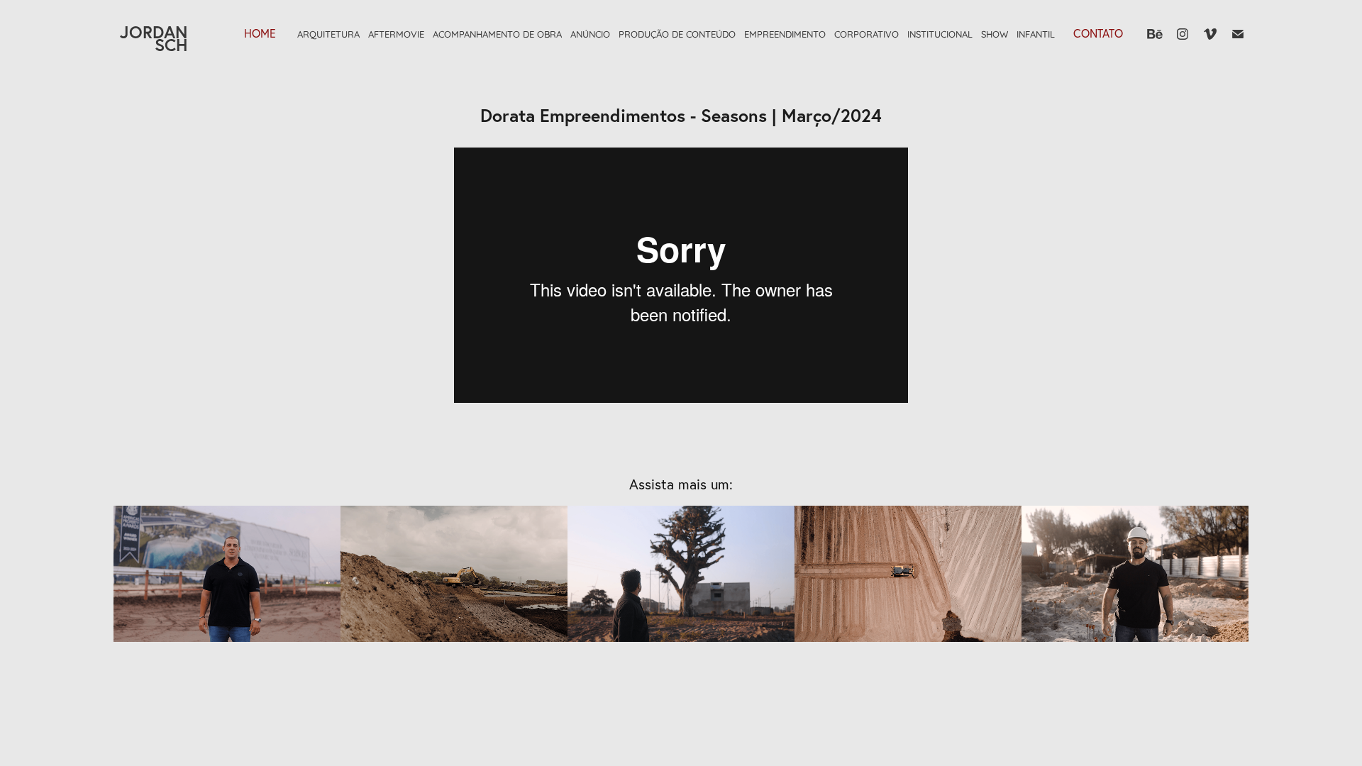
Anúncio (590, 33)
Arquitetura (328, 33)
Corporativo (866, 33)
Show (994, 33)
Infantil (1036, 33)
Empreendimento (785, 33)
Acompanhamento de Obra (497, 33)
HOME (260, 33)
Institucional (940, 33)
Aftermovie (396, 33)
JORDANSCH (153, 38)
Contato (1098, 33)
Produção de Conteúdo (677, 33)
